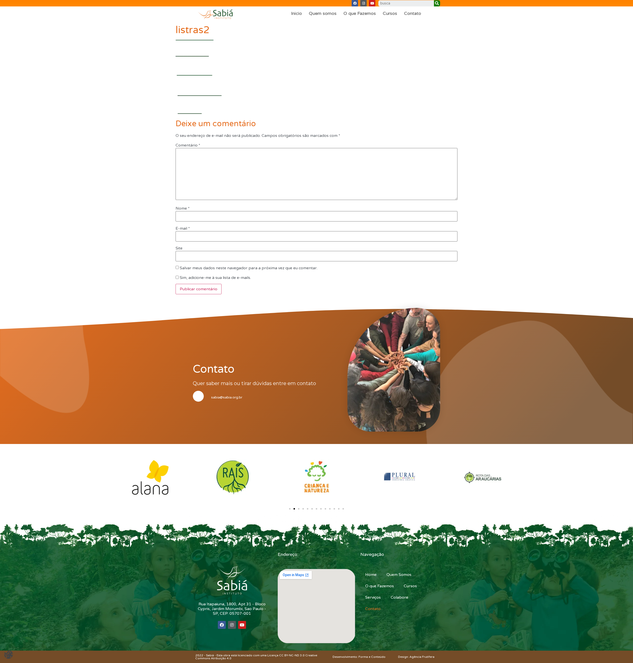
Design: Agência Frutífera (416, 657)
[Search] (437, 3)
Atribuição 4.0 (221, 658)
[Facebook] (355, 3)
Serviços (373, 597)
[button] (290, 509)
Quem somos (323, 13)
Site (179, 248)
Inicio (296, 13)
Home (371, 574)
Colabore (399, 597)
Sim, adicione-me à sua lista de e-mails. (215, 278)
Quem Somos (398, 574)
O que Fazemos (359, 13)
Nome (183, 208)
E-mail (183, 228)
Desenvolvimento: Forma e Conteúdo (359, 657)
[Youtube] (372, 3)
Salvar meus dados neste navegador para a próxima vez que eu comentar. (248, 268)
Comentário (188, 145)
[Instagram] (363, 3)
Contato (412, 13)
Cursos (390, 13)
